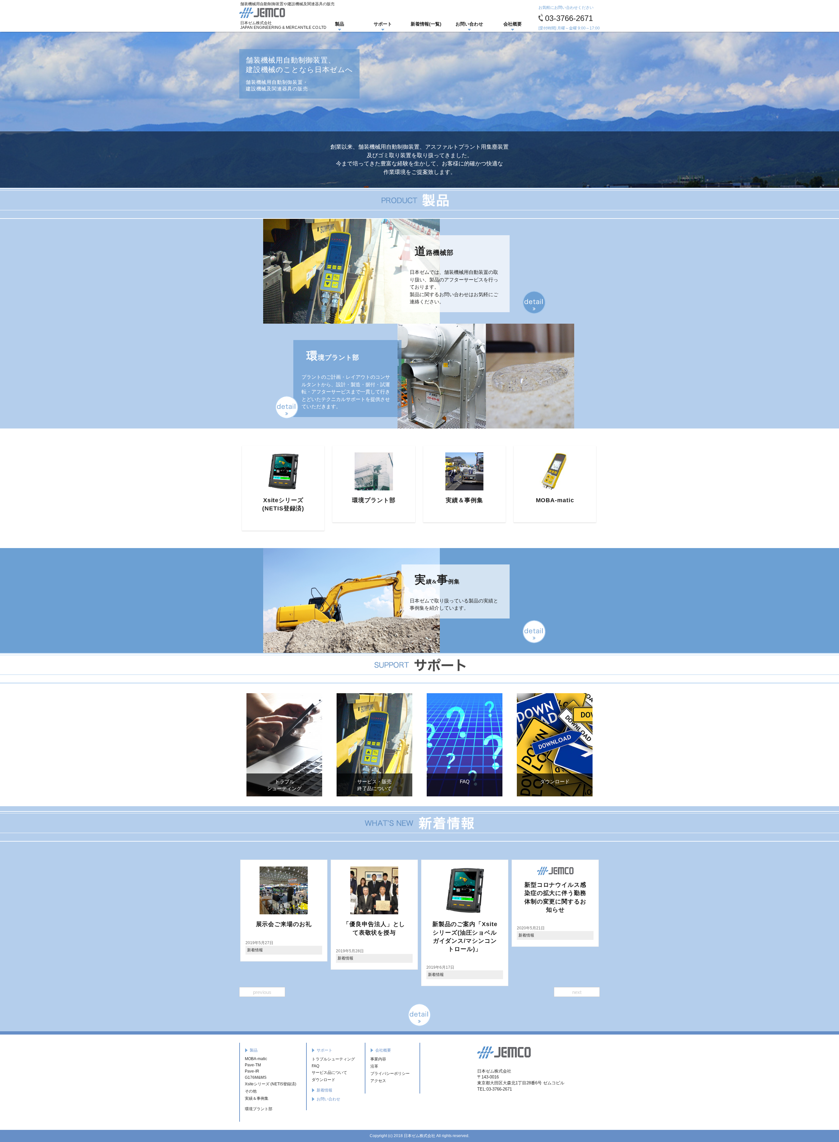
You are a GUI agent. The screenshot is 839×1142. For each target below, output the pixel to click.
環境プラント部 (274, 500)
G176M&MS (255, 1077)
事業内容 (378, 1059)
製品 (339, 24)
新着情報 (246, 958)
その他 (251, 1091)
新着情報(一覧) (426, 24)
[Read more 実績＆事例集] (364, 471)
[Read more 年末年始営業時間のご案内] (546, 870)
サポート (383, 24)
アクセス (378, 1080)
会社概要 (512, 24)
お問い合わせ (469, 24)
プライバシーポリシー (390, 1073)
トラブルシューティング (333, 1059)
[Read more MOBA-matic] (455, 471)
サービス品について (329, 1072)
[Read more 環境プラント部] (274, 471)
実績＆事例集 (364, 500)
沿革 (374, 1066)
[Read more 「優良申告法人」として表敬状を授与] (275, 890)
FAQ (315, 1066)
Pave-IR (545, 500)
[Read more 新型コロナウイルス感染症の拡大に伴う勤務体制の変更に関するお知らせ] (456, 870)
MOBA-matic (455, 500)
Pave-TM (253, 1065)
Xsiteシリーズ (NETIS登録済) (270, 1084)
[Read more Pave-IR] (546, 471)
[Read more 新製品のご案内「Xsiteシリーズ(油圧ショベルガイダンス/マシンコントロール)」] (365, 890)
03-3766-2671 (569, 18)
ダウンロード (323, 1079)
